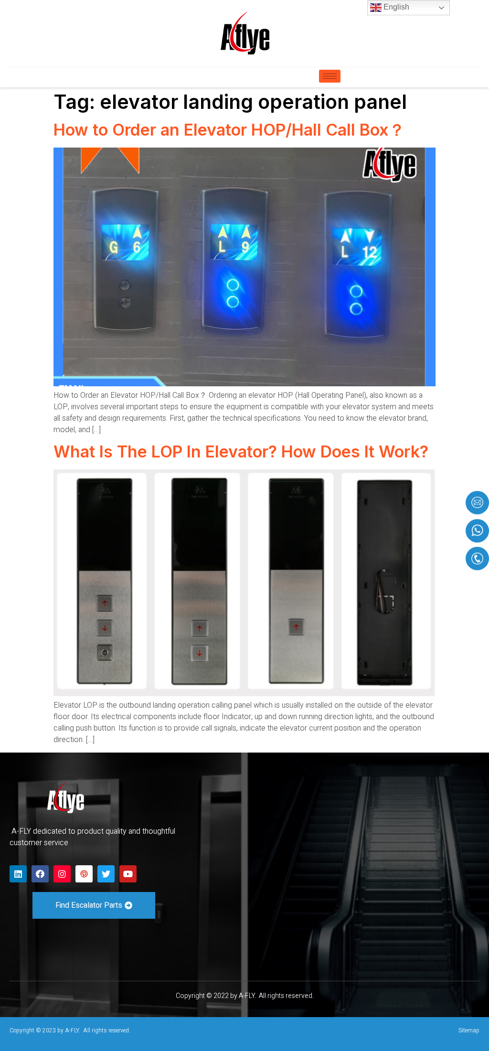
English (395, 7)
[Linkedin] (18, 873)
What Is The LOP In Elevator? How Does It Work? (240, 451)
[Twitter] (106, 873)
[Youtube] (128, 873)
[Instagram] (62, 873)
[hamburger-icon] (329, 76)
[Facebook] (40, 873)
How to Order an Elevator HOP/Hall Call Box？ (229, 129)
